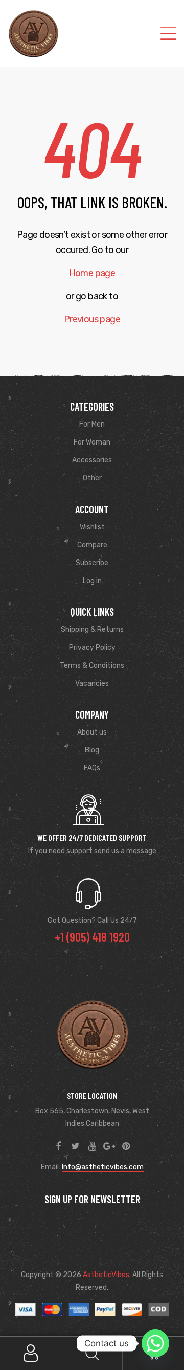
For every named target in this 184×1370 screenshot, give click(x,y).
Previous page (92, 319)
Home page (92, 273)
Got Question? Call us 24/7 (92, 920)
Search (92, 1353)
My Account (30, 1353)
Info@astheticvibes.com (103, 1167)
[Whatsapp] (155, 1343)
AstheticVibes (106, 1274)
